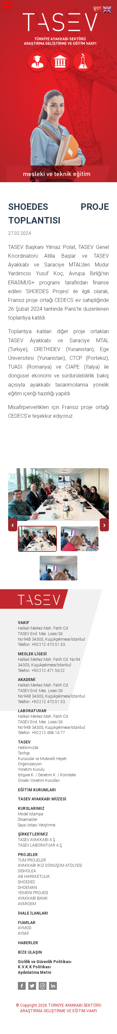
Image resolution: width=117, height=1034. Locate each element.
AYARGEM (27, 904)
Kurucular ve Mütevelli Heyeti (42, 758)
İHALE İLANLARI (33, 913)
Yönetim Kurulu (31, 769)
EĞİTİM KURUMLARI (37, 790)
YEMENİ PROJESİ (33, 893)
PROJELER (28, 854)
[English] (107, 9)
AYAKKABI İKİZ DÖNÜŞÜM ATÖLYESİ (50, 865)
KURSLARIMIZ (31, 808)
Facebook (22, 986)
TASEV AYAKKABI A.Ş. (37, 839)
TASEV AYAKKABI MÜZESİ (42, 799)
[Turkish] (97, 9)
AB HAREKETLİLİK (34, 876)
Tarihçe (24, 753)
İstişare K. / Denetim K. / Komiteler (47, 775)
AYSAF (23, 933)
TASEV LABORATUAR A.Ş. (40, 845)
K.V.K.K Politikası (34, 967)
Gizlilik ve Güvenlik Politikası (44, 961)
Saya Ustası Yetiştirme (36, 825)
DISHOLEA (27, 871)
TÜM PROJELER (32, 860)
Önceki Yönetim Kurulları (39, 780)
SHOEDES (26, 882)
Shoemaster (27, 819)
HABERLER (28, 943)
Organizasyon (30, 764)
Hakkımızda (28, 747)
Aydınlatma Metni (34, 972)
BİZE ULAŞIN (30, 952)
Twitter (32, 986)
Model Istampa (30, 814)
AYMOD (25, 928)
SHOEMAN (27, 887)
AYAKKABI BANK (33, 898)
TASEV (60, 29)
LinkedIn (53, 986)
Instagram (42, 986)
